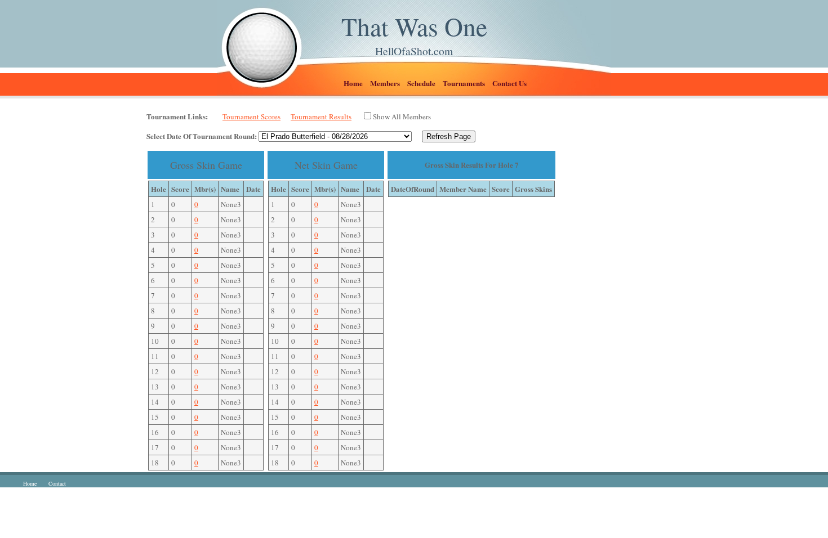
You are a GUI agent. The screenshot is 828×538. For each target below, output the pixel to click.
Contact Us (509, 83)
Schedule (421, 83)
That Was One (414, 26)
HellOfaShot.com (414, 50)
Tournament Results (321, 116)
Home (353, 83)
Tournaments (464, 83)
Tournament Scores (251, 116)
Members (385, 83)
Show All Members (402, 116)
